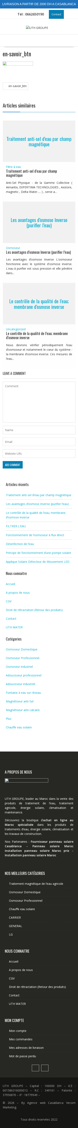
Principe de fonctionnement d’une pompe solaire (38, 553)
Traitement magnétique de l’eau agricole (36, 884)
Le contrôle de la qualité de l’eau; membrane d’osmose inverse (39, 303)
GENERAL (15, 926)
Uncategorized (16, 329)
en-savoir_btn (18, 86)
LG (11, 934)
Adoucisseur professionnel (23, 675)
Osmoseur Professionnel (22, 658)
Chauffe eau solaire (19, 727)
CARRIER (15, 917)
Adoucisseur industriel (20, 684)
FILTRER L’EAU (16, 526)
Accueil (10, 584)
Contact (56, 14)
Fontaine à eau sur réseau (23, 693)
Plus (8, 719)
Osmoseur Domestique (21, 649)
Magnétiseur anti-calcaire (23, 710)
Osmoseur (13, 248)
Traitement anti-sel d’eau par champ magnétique (39, 141)
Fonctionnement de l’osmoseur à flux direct (35, 535)
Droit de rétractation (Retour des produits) (34, 610)
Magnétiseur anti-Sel (19, 701)
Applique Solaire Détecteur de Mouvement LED (37, 562)
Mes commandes (20, 1039)
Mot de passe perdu (22, 1056)
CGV (8, 601)
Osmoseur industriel (19, 667)
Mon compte (17, 1031)
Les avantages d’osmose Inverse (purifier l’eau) (39, 222)
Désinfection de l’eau (20, 544)
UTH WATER (14, 627)
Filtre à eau (13, 167)
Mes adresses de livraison (26, 1048)
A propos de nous (18, 593)
